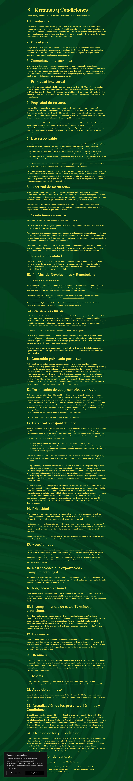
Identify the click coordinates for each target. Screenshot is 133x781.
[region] (25, 764)
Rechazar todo (16, 773)
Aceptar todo (35, 773)
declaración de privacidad (75, 695)
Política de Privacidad (71, 539)
